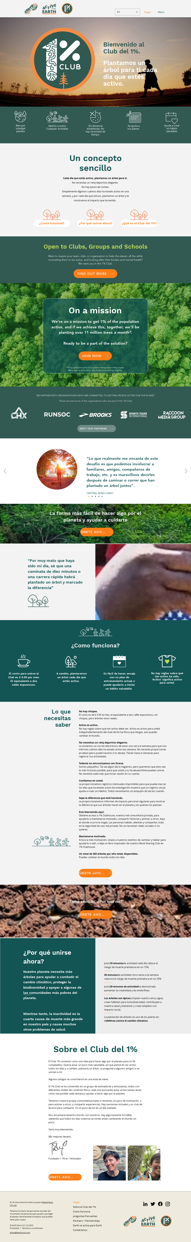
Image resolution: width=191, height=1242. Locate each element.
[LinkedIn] (145, 1204)
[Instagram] (168, 1204)
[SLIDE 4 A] (98, 496)
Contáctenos (80, 1230)
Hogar (76, 1202)
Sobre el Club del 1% (84, 1207)
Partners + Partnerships (86, 1220)
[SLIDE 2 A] (92, 496)
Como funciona (81, 1211)
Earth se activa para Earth (87, 1225)
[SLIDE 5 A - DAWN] (102, 496)
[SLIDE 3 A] (95, 496)
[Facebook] (160, 1204)
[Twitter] (153, 1204)
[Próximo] (186, 471)
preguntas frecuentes (85, 1216)
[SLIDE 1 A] (88, 496)
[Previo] (5, 471)
